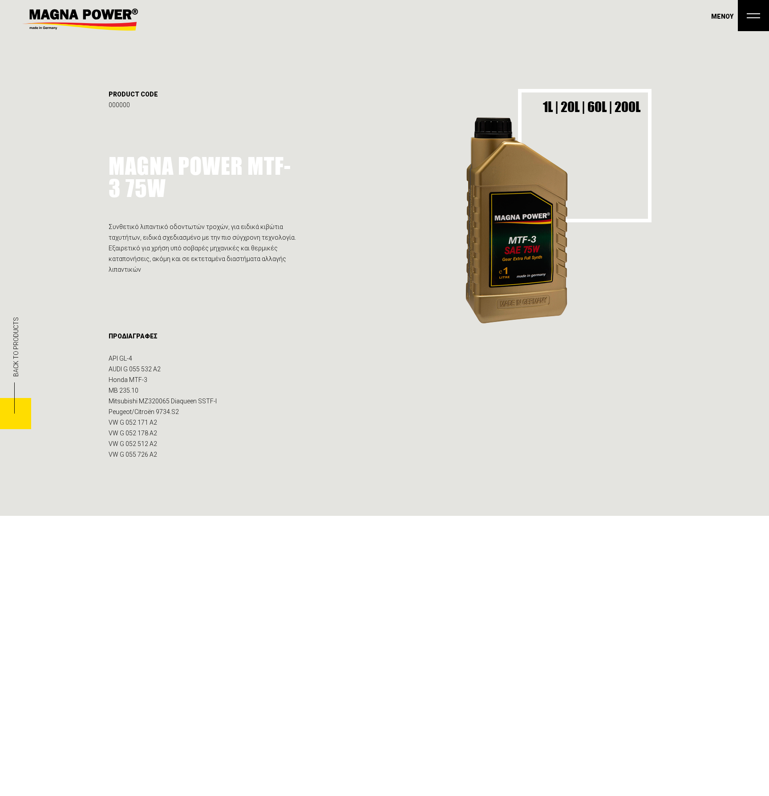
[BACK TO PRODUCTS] (15, 413)
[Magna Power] (80, 19)
